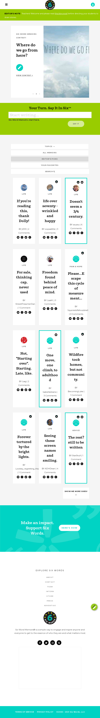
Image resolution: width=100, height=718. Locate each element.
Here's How (69, 528)
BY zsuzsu (74, 224)
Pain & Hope (76, 267)
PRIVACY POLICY (45, 712)
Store (50, 596)
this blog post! (61, 13)
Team (50, 587)
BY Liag (22, 381)
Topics (48, 146)
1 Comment (24, 308)
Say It (76, 124)
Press (50, 601)
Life (24, 194)
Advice (76, 430)
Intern (50, 591)
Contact (50, 582)
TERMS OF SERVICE (24, 712)
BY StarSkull (75, 455)
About (50, 577)
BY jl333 (22, 229)
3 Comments (50, 395)
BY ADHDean (48, 468)
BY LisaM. (48, 300)
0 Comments (76, 314)
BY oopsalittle (48, 229)
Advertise (50, 605)
